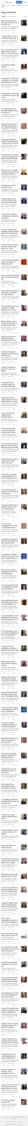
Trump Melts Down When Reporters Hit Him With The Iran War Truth (10, 801)
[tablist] (9, 16)
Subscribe (19, 2)
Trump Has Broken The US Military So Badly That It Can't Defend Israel (9, 507)
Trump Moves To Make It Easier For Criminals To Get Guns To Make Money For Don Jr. (10, 556)
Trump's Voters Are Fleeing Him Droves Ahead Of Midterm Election (10, 262)
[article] (14, 26)
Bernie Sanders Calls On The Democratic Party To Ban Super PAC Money (9, 323)
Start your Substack (10, 1121)
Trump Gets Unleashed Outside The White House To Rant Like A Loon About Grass (9, 141)
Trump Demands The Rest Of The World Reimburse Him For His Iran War (9, 995)
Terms (19, 1117)
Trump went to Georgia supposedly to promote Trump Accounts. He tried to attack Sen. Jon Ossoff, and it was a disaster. (10, 760)
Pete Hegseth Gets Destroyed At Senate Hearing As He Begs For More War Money (9, 786)
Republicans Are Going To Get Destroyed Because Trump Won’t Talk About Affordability (9, 126)
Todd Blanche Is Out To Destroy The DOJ (8, 186)
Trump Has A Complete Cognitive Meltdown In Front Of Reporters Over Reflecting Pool (9, 476)
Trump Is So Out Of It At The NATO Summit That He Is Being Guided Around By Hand (10, 1087)
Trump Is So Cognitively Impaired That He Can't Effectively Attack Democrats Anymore (8, 755)
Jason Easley (13, 30)
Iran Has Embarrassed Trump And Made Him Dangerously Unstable (8, 430)
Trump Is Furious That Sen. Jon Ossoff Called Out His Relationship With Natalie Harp (9, 157)
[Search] (25, 16)
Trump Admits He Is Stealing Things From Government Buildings (8, 384)
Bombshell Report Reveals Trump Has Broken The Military (9, 832)
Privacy (15, 1117)
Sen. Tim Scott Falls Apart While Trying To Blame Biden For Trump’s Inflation (10, 51)
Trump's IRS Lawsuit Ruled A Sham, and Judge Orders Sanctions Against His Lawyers (10, 1010)
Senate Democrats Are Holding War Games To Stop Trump (8, 770)
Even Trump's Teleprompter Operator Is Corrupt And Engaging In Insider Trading (9, 920)
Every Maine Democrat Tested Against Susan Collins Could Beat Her (8, 1056)
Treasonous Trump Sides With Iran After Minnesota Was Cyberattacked (9, 541)
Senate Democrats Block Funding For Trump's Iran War (9, 964)
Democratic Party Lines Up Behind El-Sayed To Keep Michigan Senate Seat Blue (9, 445)
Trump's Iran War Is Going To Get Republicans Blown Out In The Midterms (9, 709)
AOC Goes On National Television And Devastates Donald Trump (10, 353)
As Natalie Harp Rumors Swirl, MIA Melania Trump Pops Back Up (9, 110)
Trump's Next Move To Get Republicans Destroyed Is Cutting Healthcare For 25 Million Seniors (10, 617)
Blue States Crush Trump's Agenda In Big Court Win (10, 875)
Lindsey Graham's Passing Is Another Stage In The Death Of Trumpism (9, 1025)
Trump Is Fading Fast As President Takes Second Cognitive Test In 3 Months (9, 1041)
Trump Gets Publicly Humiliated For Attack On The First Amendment (9, 725)
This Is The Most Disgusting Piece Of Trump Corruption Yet (10, 277)
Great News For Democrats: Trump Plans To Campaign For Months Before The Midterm (10, 80)
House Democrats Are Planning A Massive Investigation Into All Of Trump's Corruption (8, 338)
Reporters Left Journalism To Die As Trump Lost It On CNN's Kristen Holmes (10, 172)
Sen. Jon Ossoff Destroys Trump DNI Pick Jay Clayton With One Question (10, 949)
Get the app (20, 1121)
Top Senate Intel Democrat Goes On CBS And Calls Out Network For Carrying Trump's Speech (10, 861)
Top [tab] (8, 16)
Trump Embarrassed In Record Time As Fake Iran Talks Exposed (9, 491)
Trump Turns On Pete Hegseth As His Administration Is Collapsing (8, 415)
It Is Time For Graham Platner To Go (8, 1101)
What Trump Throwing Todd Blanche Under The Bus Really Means (9, 571)
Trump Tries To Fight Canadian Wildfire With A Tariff (9, 816)
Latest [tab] (3, 16)
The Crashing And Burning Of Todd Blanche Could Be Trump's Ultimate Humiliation (9, 587)
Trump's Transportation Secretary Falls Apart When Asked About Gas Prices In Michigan (10, 231)
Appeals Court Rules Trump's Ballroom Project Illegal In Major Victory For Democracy (9, 400)
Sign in (24, 2)
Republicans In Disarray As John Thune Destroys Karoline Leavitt (9, 740)
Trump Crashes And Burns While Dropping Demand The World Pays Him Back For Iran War (9, 979)
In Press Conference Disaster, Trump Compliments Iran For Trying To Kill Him (8, 1071)
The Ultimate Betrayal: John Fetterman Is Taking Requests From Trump (10, 308)
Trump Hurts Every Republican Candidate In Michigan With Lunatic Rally (10, 648)
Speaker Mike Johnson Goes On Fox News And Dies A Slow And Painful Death (8, 201)
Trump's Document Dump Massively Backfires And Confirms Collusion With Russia (9, 889)
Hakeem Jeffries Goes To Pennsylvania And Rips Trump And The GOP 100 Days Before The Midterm (9, 679)
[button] (2, 5)
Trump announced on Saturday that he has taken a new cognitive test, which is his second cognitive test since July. (10, 1045)
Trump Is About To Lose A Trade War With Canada (9, 37)
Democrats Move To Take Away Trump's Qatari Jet (9, 934)
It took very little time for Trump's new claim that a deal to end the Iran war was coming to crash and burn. (10, 496)
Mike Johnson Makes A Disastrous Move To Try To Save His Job (10, 22)
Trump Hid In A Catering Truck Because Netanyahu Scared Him (9, 216)
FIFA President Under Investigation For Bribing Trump (9, 663)
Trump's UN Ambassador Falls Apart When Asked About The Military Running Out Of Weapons (10, 694)
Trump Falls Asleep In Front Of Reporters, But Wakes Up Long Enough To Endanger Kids (10, 293)
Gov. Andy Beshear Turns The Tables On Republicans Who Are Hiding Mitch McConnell (10, 633)
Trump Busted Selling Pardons (8, 66)
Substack (8, 1124)
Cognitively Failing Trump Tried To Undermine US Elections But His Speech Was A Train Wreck (9, 905)
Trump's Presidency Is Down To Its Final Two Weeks (8, 369)
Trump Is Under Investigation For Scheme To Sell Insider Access (9, 525)
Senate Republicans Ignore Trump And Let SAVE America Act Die (10, 461)
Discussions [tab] (13, 16)
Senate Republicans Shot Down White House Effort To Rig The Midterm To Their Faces (9, 602)
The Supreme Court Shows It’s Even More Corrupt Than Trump (10, 95)
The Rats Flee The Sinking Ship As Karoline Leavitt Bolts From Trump (9, 246)
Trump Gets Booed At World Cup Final (8, 846)
